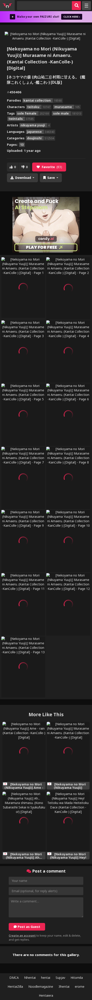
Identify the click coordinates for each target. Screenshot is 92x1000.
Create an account (22, 935)
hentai (45, 977)
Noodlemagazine (40, 986)
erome (79, 986)
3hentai (64, 986)
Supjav (60, 977)
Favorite (52, 167)
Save (51, 177)
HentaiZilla (15, 986)
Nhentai (30, 977)
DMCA (14, 977)
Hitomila (77, 977)
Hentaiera (46, 995)
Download (23, 177)
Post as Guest (28, 927)
